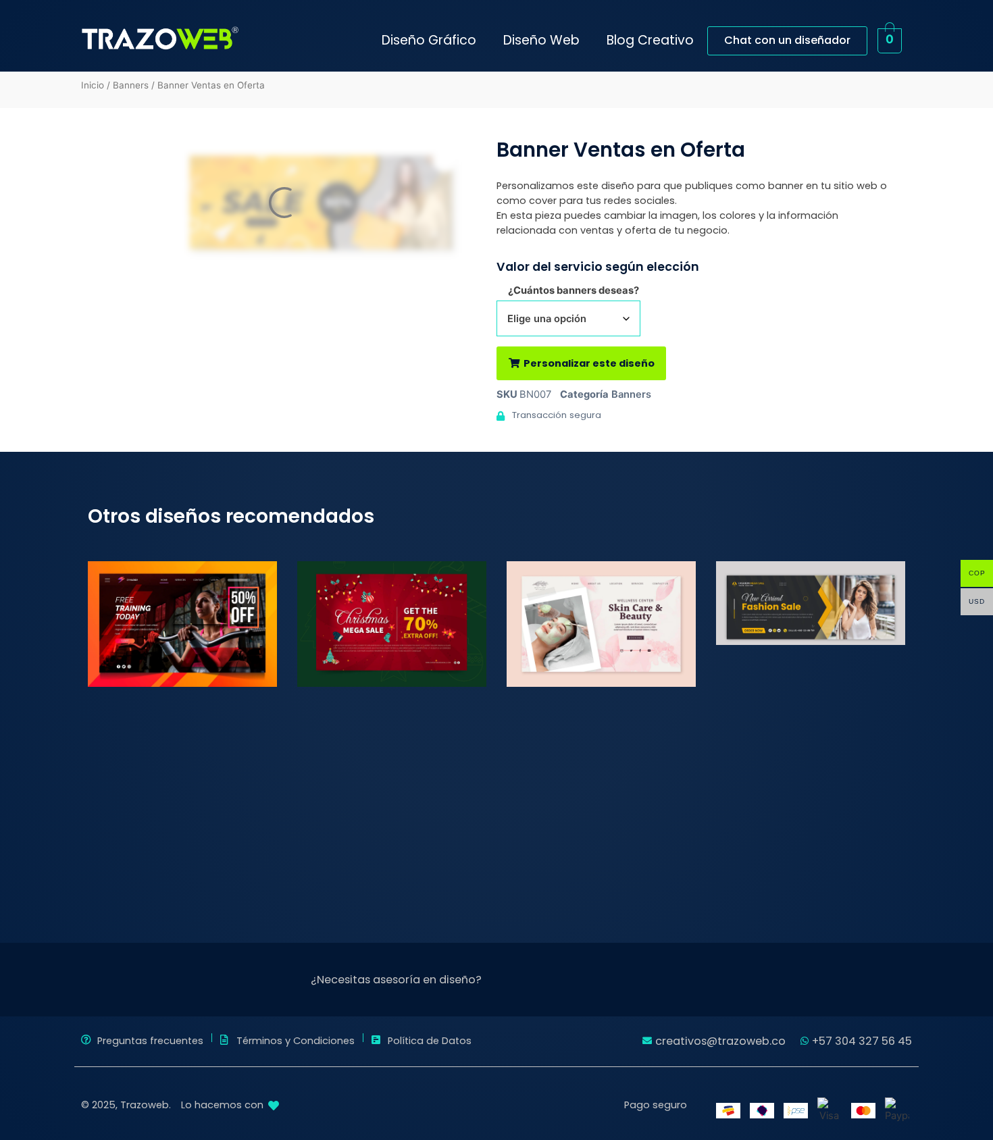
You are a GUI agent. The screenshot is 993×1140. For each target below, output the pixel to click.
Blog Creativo (650, 40)
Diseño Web (541, 40)
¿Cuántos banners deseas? (573, 290)
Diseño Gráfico (429, 40)
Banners (131, 85)
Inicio (92, 85)
